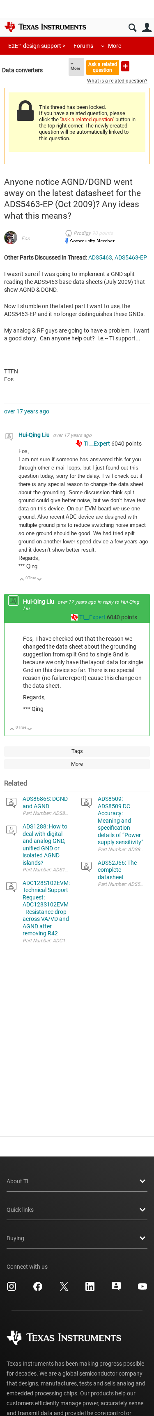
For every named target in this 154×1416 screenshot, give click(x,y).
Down (39, 579)
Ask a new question (125, 66)
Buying (15, 1238)
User (147, 28)
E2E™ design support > (36, 45)
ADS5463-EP (131, 257)
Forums (83, 45)
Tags (77, 751)
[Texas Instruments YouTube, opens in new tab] (142, 1289)
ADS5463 (100, 257)
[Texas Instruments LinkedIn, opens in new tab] (90, 1289)
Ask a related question (102, 67)
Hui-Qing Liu (34, 435)
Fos (25, 238)
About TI (17, 1181)
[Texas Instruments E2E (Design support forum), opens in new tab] (116, 1289)
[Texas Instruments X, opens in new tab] (64, 1289)
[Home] (45, 26)
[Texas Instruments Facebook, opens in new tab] (38, 1289)
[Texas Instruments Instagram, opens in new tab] (11, 1289)
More (114, 45)
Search (132, 28)
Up (21, 579)
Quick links (20, 1209)
